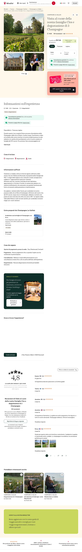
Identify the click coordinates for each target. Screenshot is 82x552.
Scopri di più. (71, 64)
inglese (68, 46)
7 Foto (23, 73)
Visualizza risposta (40, 422)
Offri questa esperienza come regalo (62, 90)
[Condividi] (73, 15)
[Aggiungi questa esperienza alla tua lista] (77, 15)
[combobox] (40, 3)
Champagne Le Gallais (54, 15)
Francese (59, 46)
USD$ (63, 3)
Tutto (52, 46)
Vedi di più (7, 144)
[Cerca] (53, 3)
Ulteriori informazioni (62, 61)
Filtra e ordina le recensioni (66, 369)
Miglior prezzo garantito (68, 41)
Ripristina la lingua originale (15, 421)
